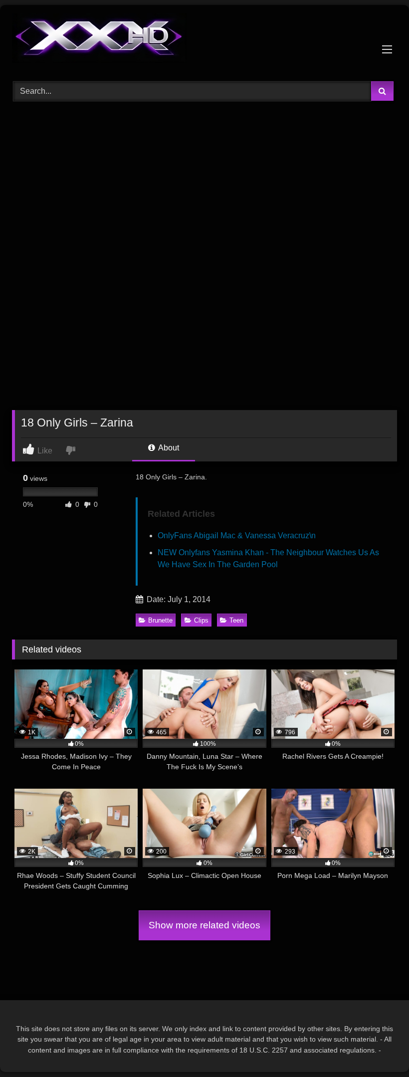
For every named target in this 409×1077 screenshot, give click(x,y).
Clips (201, 620)
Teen (236, 620)
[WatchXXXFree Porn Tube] (204, 39)
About (168, 447)
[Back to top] (378, 1047)
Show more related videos (204, 925)
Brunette (160, 620)
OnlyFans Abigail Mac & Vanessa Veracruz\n (237, 535)
